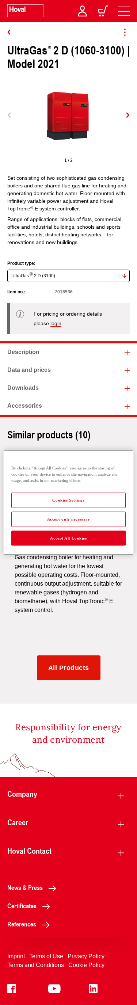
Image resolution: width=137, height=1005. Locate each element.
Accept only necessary (68, 519)
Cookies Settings (68, 500)
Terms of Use (46, 956)
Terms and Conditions (35, 965)
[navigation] (124, 11)
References (21, 924)
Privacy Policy (86, 956)
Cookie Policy (86, 965)
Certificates (22, 905)
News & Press (25, 887)
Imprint (16, 956)
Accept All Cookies (68, 538)
